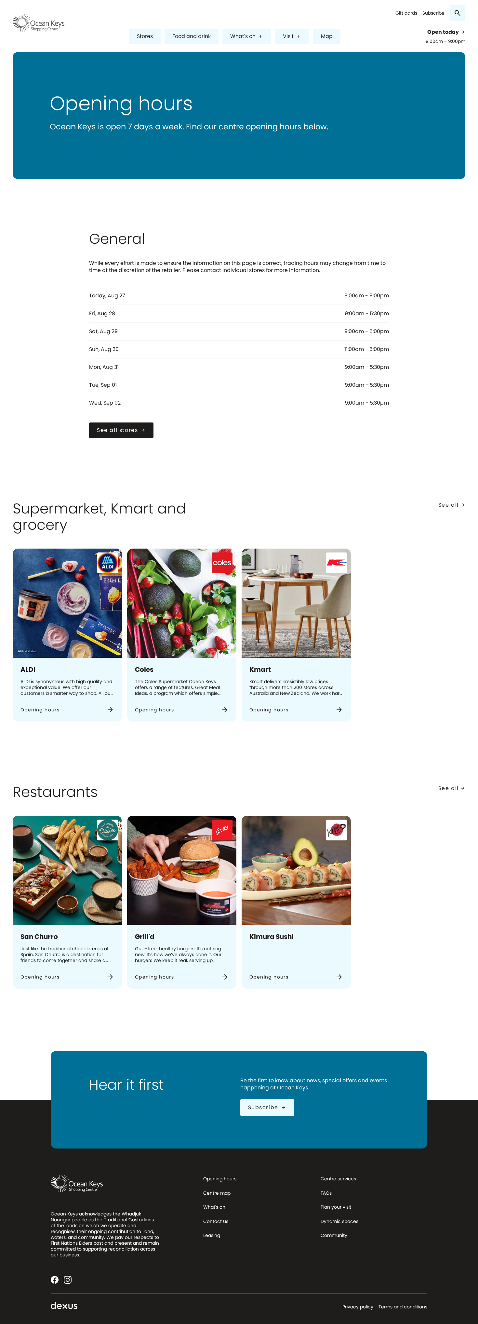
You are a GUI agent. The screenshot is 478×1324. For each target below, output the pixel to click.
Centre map (217, 1193)
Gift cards (406, 13)
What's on (246, 36)
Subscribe (433, 13)
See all (451, 505)
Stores (145, 36)
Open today (446, 32)
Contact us (215, 1221)
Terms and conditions (402, 1307)
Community (334, 1235)
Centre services (338, 1178)
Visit (292, 36)
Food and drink (191, 36)
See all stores (121, 430)
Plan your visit (336, 1207)
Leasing (211, 1235)
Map (327, 36)
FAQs (326, 1193)
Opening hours (219, 1178)
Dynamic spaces (339, 1221)
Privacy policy (357, 1307)
